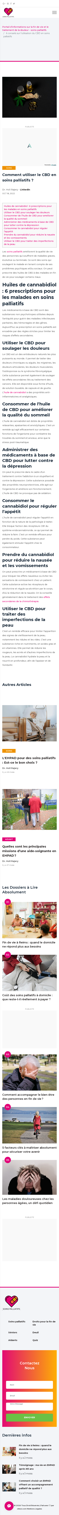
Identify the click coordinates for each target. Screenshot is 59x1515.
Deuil (36, 1332)
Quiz (35, 1340)
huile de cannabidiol (15, 392)
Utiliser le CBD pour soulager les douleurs (27, 212)
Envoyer (29, 1417)
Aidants (12, 1340)
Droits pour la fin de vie (44, 1323)
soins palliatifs (15, 251)
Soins (9, 168)
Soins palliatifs (16, 1321)
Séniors (12, 1332)
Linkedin (25, 189)
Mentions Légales (34, 1509)
